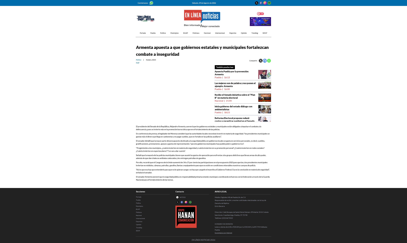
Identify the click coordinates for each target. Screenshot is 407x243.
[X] (261, 61)
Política (163, 33)
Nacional (207, 33)
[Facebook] (265, 61)
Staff (137, 63)
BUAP (185, 33)
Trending (254, 33)
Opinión (244, 33)
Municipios (174, 33)
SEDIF (265, 33)
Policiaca (196, 33)
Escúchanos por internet (223, 233)
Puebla (152, 33)
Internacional (220, 33)
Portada (143, 33)
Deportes (232, 33)
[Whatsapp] (269, 61)
